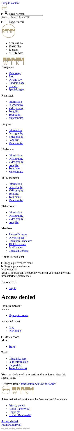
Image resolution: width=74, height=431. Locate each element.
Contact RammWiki (20, 415)
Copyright (14, 412)
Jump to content (10, 3)
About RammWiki (19, 408)
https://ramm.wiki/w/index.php (37, 383)
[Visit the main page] (4, 9)
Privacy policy (17, 405)
